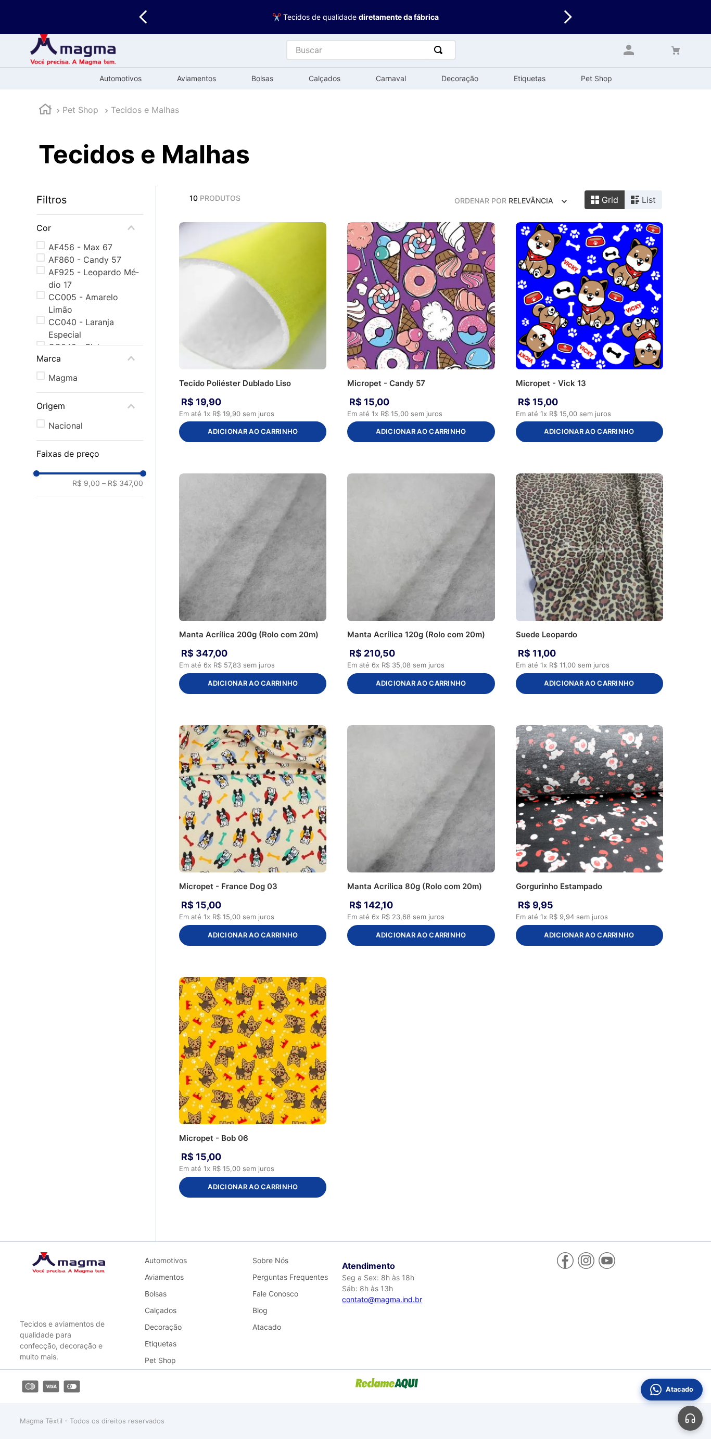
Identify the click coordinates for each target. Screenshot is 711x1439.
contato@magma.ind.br (382, 1299)
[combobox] (371, 50)
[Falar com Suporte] (690, 1418)
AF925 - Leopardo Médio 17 (93, 278)
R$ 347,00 (122, 483)
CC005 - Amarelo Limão (83, 303)
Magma (63, 377)
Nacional (65, 425)
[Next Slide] (567, 17)
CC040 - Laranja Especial (81, 328)
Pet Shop (80, 110)
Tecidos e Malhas (145, 110)
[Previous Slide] (143, 17)
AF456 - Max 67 (80, 247)
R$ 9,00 (86, 483)
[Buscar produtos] (440, 50)
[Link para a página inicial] (45, 110)
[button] (89, 228)
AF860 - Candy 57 (84, 259)
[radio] (605, 199)
